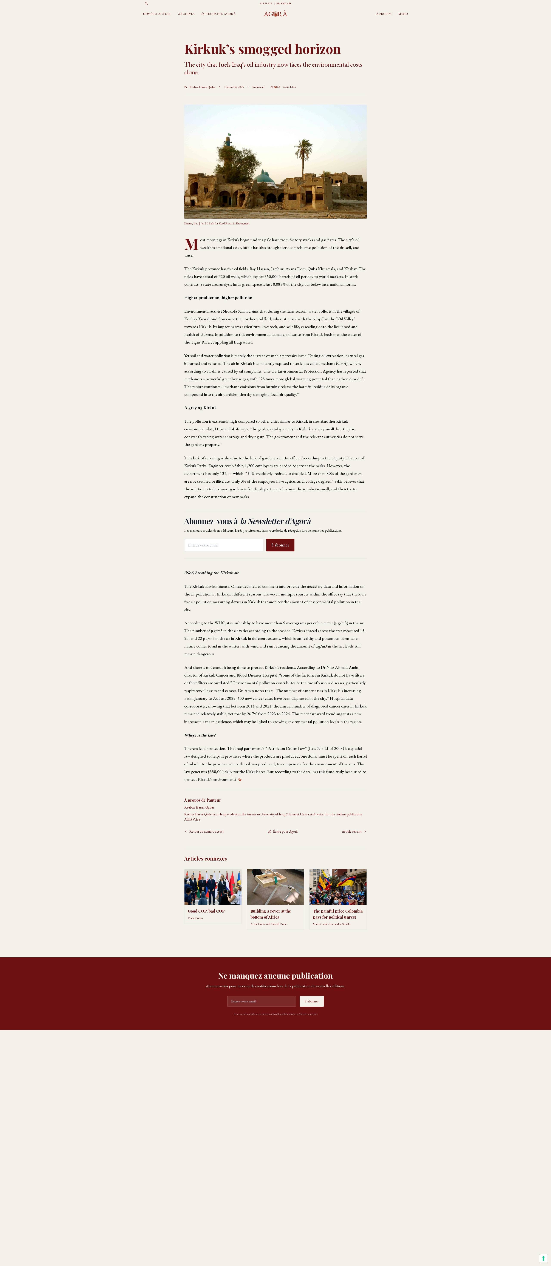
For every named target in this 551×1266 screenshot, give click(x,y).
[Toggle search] (146, 3)
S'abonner (280, 545)
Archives (186, 14)
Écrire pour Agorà (218, 14)
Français (283, 3)
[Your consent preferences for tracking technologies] (543, 1258)
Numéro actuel (157, 14)
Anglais (266, 3)
